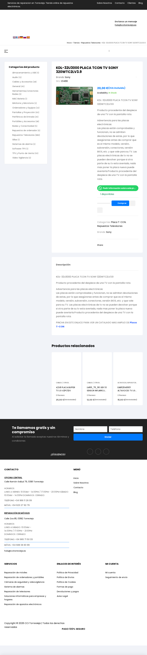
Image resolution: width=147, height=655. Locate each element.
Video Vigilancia (20, 157)
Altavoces (122, 383)
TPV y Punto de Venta (23, 153)
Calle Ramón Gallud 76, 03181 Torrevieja (23, 481)
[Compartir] (26, 648)
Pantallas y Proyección (23, 112)
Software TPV (19, 148)
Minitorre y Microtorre (23, 103)
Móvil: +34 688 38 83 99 (17, 545)
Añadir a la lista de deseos (132, 203)
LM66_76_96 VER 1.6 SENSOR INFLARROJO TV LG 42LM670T (97, 390)
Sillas (14, 139)
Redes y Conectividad (23, 126)
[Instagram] (98, 452)
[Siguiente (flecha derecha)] (16, 653)
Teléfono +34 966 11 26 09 (18, 500)
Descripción (63, 264)
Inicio (69, 43)
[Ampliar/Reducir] (5, 648)
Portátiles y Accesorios (23, 121)
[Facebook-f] (90, 452)
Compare (100, 210)
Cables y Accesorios (22, 81)
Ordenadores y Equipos (23, 107)
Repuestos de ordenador (24, 130)
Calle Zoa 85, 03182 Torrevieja (19, 518)
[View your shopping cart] (107, 51)
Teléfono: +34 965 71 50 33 (18, 539)
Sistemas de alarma (22, 144)
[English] (14, 37)
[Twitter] (106, 452)
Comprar (122, 203)
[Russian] (24, 37)
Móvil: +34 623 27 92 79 (17, 505)
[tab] (63, 266)
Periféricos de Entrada (23, 116)
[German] (21, 37)
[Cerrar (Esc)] (37, 648)
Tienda (76, 43)
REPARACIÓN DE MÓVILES (17, 513)
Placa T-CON (118, 222)
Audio (15, 77)
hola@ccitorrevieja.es (125, 25)
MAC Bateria (18, 98)
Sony (67, 77)
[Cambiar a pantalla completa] (16, 648)
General (16, 86)
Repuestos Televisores (90, 43)
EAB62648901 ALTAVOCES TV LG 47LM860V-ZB (126, 390)
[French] (18, 37)
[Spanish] (28, 37)
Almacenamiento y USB (24, 72)
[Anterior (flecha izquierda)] (5, 653)
